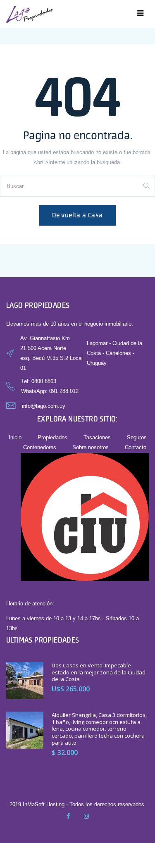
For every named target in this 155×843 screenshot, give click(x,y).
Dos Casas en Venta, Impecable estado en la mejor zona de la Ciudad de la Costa (98, 672)
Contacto (135, 447)
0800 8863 (43, 381)
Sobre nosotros (90, 447)
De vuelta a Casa (77, 215)
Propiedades (52, 437)
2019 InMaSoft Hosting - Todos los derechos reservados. (78, 804)
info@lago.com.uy (43, 406)
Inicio (15, 437)
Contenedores (39, 447)
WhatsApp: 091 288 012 (50, 391)
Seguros (137, 437)
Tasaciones (97, 437)
